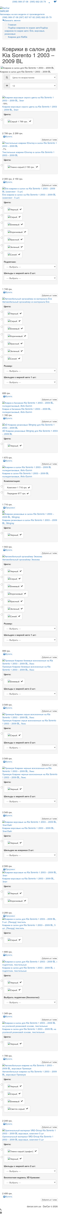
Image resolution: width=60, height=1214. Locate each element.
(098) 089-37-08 (20, 1)
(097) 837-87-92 (27, 17)
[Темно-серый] (22, 167)
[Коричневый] (16, 232)
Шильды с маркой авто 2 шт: (20, 273)
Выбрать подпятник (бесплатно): (22, 997)
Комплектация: (12, 480)
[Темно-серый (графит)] (21, 1151)
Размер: (8, 365)
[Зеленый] (14, 247)
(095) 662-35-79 (38, 1)
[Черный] (14, 209)
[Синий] (13, 254)
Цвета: (7, 114)
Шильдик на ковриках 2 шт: (19, 850)
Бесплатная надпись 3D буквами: (22, 1177)
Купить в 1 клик (50, 139)
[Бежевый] (14, 224)
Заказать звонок (12, 20)
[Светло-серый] (17, 1108)
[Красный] (14, 239)
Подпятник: (10, 261)
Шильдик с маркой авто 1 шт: (20, 377)
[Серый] (18, 121)
